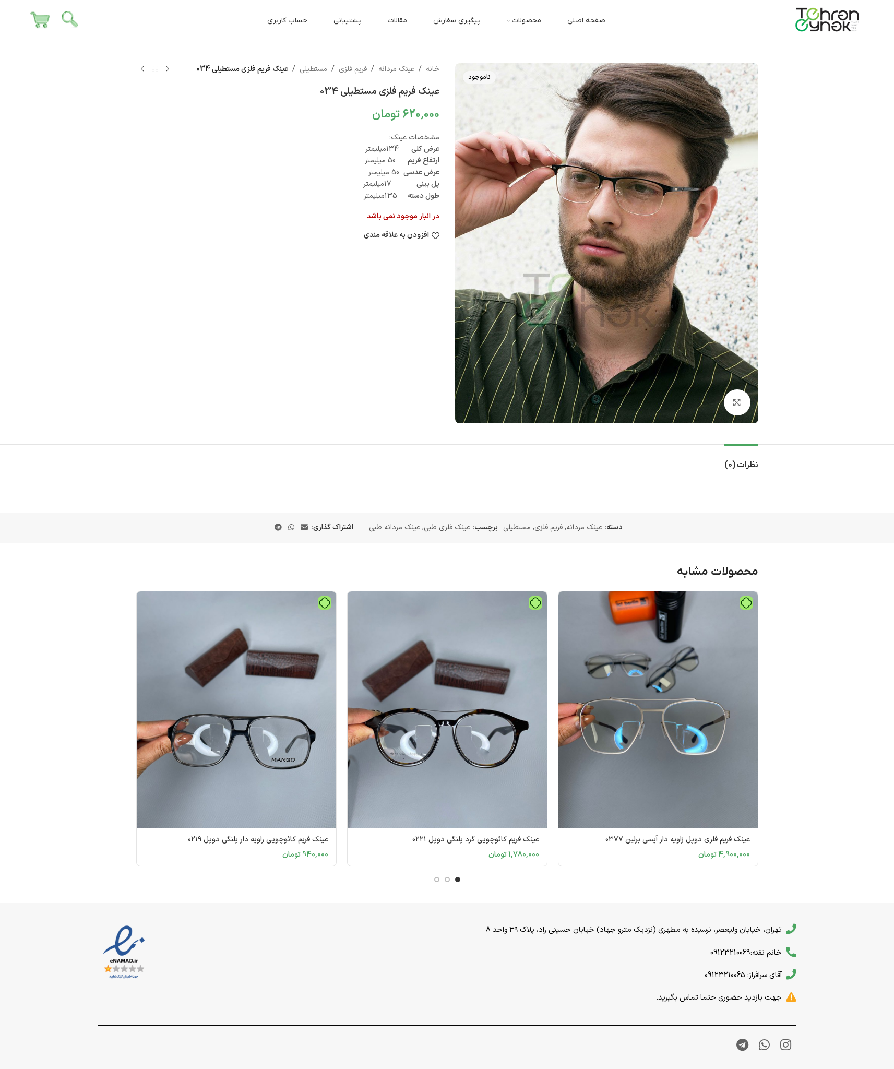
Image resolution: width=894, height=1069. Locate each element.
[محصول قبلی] (167, 69)
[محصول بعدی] (142, 69)
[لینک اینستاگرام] (785, 1046)
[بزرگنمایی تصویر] (737, 402)
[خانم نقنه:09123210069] (791, 952)
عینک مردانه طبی (394, 527)
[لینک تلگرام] (278, 528)
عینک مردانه (396, 69)
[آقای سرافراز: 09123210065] (791, 974)
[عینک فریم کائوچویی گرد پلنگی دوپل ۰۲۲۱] (447, 709)
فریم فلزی (353, 69)
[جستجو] (70, 20)
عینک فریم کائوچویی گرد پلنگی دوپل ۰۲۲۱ (475, 839)
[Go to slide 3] (436, 879)
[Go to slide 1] (457, 879)
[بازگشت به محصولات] (155, 69)
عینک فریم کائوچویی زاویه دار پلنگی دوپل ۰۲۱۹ (258, 839)
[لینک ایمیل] (304, 528)
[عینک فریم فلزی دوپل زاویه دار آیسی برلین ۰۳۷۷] (658, 709)
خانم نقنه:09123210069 (746, 952)
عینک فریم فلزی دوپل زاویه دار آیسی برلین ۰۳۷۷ (677, 839)
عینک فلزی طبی (447, 527)
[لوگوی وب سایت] (828, 20)
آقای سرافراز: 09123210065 (743, 975)
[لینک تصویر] (124, 952)
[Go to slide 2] (447, 879)
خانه (432, 69)
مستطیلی (313, 69)
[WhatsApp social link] (291, 528)
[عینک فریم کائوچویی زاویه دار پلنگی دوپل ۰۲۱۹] (236, 709)
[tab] (741, 460)
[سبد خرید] (40, 20)
